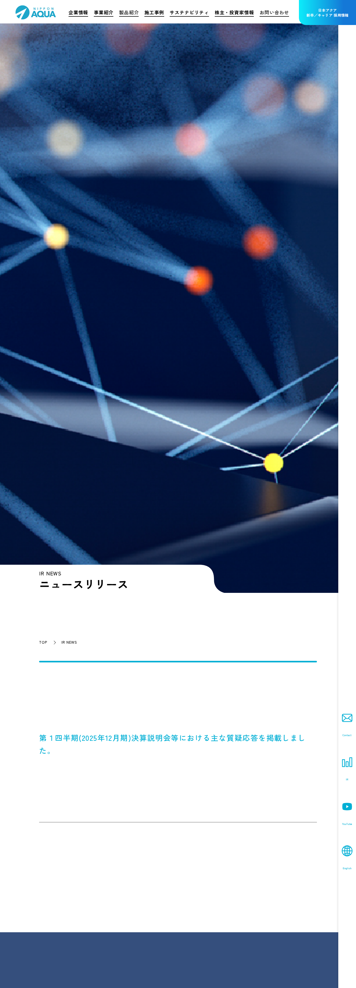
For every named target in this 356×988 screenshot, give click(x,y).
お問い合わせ (274, 12)
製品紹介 (129, 12)
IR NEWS (69, 642)
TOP (43, 642)
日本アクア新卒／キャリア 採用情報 (327, 13)
